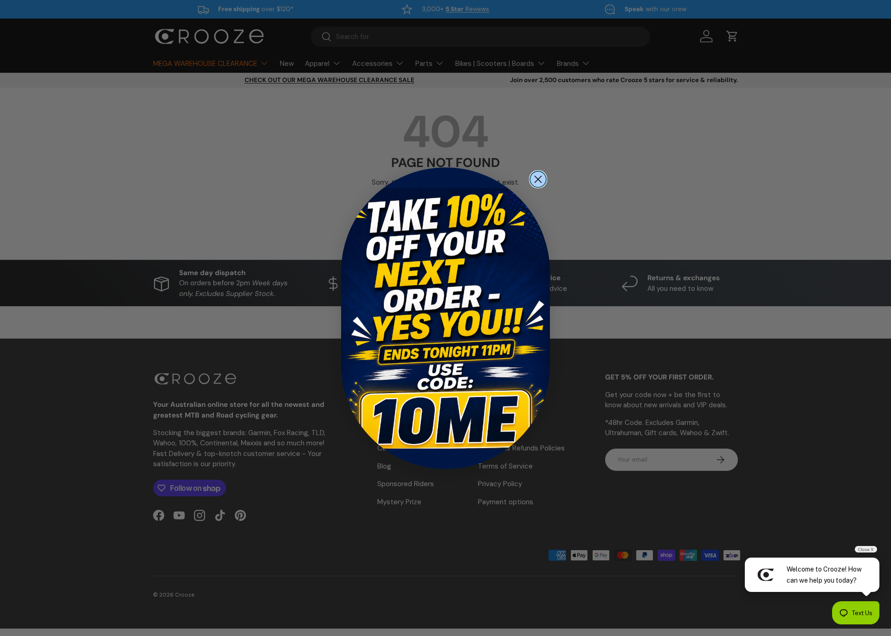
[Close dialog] (538, 179)
